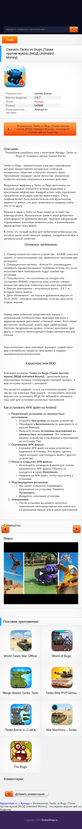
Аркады (39, 101)
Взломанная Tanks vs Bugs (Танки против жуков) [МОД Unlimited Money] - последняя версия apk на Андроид (43, 129)
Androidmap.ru (50, 820)
